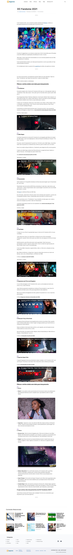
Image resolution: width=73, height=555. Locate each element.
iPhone (35, 1)
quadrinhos (37, 66)
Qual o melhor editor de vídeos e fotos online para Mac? (61, 525)
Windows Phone (40, 541)
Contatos (37, 550)
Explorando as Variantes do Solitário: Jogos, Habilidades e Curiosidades (61, 516)
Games (8, 541)
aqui (20, 192)
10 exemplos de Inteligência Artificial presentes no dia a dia (20, 515)
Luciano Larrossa (22, 11)
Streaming (29, 541)
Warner (45, 22)
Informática (9, 543)
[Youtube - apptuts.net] (61, 541)
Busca (54, 2)
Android (25, 1)
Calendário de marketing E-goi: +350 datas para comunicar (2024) (40, 525)
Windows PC (50, 1)
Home (45, 550)
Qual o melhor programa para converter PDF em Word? (19, 525)
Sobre (17, 550)
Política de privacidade (29, 551)
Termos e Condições (20, 551)
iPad (31, 1)
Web (44, 1)
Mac (40, 1)
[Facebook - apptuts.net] (58, 541)
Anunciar (41, 550)
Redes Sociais (29, 539)
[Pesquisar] (65, 1)
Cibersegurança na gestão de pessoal (41, 514)
